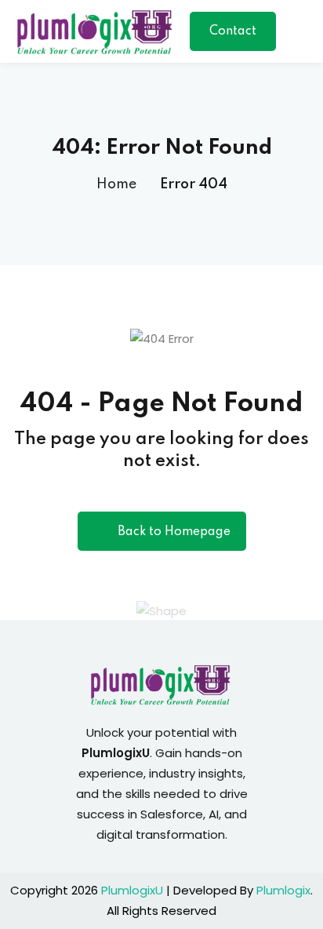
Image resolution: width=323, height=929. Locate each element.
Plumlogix (283, 890)
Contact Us (232, 38)
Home (116, 184)
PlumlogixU (132, 890)
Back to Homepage (174, 532)
